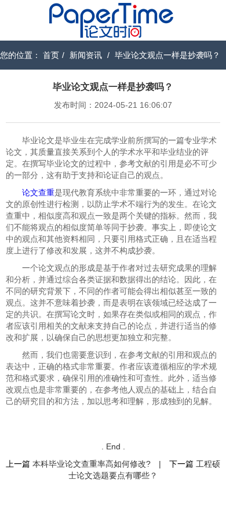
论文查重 (38, 192)
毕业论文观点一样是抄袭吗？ (167, 55)
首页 (51, 55)
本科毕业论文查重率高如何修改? (91, 463)
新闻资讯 (86, 55)
